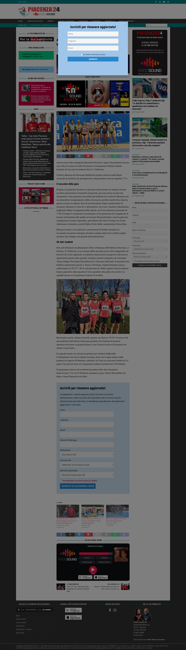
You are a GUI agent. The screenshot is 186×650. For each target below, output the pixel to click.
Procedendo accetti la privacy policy (94, 54)
